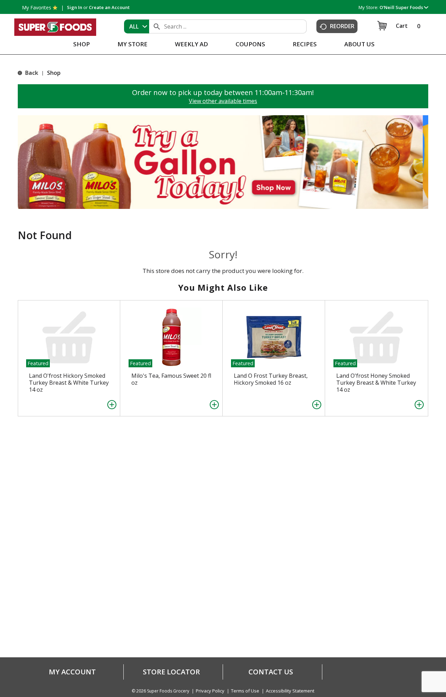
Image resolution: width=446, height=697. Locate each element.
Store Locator (171, 672)
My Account (72, 672)
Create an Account (109, 7)
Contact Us (270, 672)
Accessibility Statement (290, 691)
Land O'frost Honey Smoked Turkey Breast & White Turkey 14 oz (376, 382)
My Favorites (36, 7)
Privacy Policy (210, 691)
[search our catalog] (156, 26)
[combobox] (136, 26)
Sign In (74, 7)
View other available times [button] (223, 101)
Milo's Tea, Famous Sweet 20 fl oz (171, 379)
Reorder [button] (342, 26)
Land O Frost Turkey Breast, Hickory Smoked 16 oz (271, 379)
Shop (54, 73)
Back (31, 73)
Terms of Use (245, 691)
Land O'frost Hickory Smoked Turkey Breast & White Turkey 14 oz (69, 382)
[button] (403, 7)
